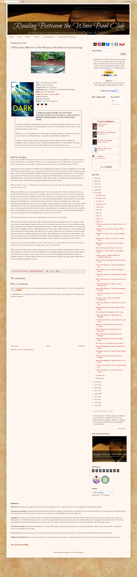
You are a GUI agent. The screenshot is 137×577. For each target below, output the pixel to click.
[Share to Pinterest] (59, 271)
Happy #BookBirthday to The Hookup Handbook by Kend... (111, 289)
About (19, 37)
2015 (96, 391)
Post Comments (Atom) (26, 349)
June (97, 213)
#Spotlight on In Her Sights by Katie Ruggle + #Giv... (110, 251)
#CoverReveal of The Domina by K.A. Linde (109, 312)
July (97, 210)
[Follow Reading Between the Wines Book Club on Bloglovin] (109, 92)
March (98, 221)
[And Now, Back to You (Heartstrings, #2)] (95, 152)
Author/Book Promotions (67, 37)
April (98, 219)
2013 (96, 396)
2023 (96, 181)
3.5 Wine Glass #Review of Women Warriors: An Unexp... (111, 225)
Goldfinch (100, 156)
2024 (96, 178)
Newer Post (14, 346)
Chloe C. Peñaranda (103, 142)
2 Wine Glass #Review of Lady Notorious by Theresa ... (109, 371)
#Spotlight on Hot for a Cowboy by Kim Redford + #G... (111, 352)
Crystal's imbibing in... (106, 121)
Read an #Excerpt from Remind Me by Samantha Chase (111, 261)
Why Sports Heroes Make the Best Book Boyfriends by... (108, 299)
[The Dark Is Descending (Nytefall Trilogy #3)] (95, 144)
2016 (96, 388)
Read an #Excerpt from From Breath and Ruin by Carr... (111, 280)
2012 (96, 399)
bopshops (67, 552)
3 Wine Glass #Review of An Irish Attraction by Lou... (110, 266)
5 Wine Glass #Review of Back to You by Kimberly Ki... (108, 285)
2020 (96, 190)
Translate (106, 495)
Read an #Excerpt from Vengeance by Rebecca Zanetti (110, 270)
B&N (57, 94)
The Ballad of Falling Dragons (106, 132)
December (99, 195)
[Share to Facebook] (57, 271)
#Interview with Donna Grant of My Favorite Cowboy (109, 325)
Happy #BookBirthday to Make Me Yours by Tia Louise (110, 361)
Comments (116, 104)
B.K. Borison (102, 150)
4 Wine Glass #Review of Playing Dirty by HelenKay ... (109, 316)
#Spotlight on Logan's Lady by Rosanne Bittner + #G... (111, 234)
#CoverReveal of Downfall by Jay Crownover (110, 343)
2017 (96, 385)
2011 (96, 402)
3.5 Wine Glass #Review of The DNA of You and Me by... (111, 321)
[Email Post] (46, 271)
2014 (96, 394)
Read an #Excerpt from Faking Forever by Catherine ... (109, 335)
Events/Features (48, 37)
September (99, 204)
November (99, 198)
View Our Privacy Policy (20, 545)
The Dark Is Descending (104, 140)
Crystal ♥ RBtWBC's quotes (103, 411)
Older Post (82, 346)
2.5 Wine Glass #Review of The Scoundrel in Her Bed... (111, 366)
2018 (96, 382)
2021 (96, 187)
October (98, 201)
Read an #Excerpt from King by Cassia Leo (109, 248)
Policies (27, 37)
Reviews (36, 37)
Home (11, 37)
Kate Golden (101, 126)
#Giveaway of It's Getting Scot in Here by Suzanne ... (108, 357)
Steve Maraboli (99, 424)
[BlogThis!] (53, 271)
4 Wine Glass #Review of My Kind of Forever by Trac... (111, 303)
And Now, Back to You (104, 148)
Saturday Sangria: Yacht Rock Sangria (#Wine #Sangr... (110, 230)
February (99, 375)
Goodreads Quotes (121, 428)
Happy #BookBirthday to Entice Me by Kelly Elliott (109, 339)
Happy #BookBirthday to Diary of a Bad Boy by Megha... (110, 347)
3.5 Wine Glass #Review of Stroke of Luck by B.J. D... (110, 294)
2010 (96, 405)
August (98, 207)
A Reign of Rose (102, 124)
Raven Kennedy (102, 158)
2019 (96, 193)
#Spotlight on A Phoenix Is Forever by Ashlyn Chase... (110, 239)
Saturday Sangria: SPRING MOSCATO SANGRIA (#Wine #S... (108, 256)
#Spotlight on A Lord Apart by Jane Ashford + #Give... (110, 244)
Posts (115, 101)
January (98, 378)
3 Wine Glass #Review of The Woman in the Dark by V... (111, 275)
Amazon (52, 94)
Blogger (81, 552)
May (97, 216)
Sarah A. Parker (102, 134)
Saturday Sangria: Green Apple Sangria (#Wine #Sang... (110, 308)
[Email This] (51, 271)
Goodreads (45, 94)
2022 (96, 184)
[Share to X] (55, 271)
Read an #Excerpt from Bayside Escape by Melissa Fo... (109, 330)
